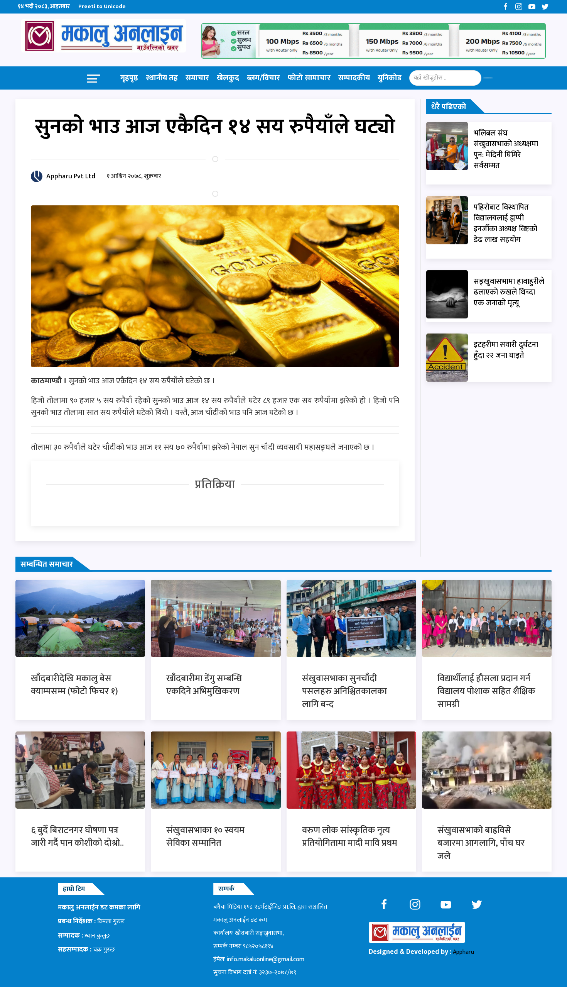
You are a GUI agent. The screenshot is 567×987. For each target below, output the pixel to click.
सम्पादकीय (354, 78)
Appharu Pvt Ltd (70, 176)
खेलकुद (228, 78)
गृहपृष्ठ (129, 78)
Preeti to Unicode (102, 6)
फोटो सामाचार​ (309, 78)
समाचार (197, 78)
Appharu (463, 952)
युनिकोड (390, 78)
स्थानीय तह (162, 78)
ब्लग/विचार (263, 78)
